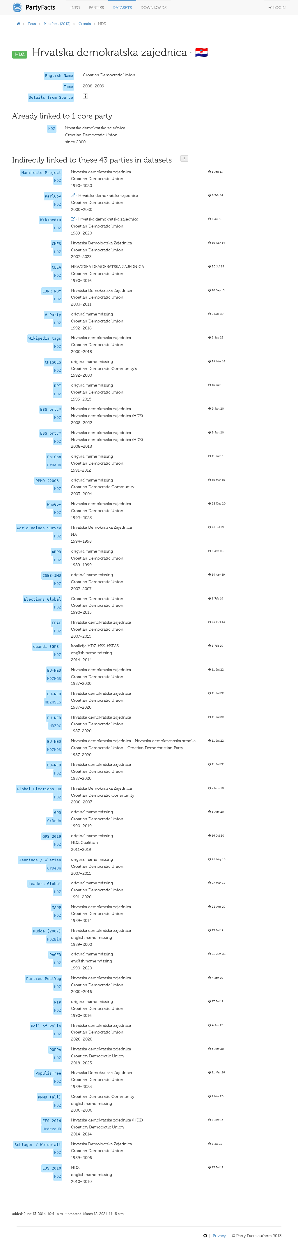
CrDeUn (54, 465)
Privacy (219, 1235)
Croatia (85, 24)
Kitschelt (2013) (57, 24)
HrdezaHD (51, 1129)
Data (32, 24)
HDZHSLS (53, 702)
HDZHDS (54, 749)
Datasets (122, 7)
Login (279, 7)
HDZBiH (54, 939)
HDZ (51, 128)
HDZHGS (54, 678)
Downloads (153, 7)
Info (75, 7)
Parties (96, 7)
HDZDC (55, 726)
